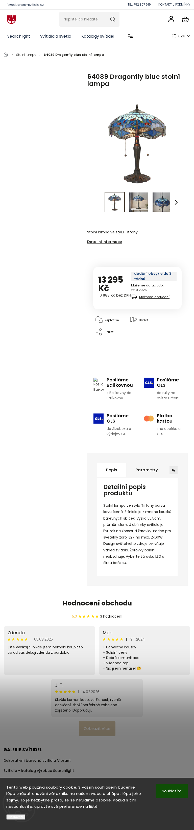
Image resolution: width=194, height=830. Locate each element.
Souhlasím (171, 791)
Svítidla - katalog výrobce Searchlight (39, 770)
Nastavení (15, 817)
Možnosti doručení (154, 297)
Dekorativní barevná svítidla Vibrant (37, 760)
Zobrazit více (97, 728)
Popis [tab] (111, 470)
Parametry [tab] (147, 470)
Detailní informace (104, 241)
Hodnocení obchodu (97, 603)
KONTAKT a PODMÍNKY (174, 5)
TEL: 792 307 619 (139, 5)
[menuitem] (19, 36)
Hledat (113, 19)
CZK (181, 36)
